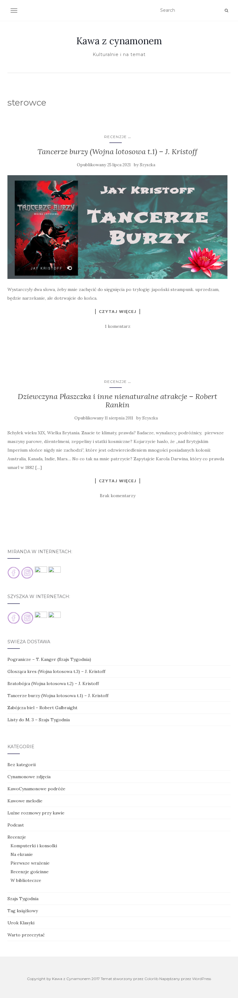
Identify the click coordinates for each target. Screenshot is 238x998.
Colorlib (151, 978)
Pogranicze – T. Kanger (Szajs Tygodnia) (49, 659)
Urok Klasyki (20, 923)
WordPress (201, 978)
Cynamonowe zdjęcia (29, 776)
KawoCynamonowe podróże (36, 789)
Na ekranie (22, 854)
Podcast (15, 825)
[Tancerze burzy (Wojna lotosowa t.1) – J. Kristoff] (117, 227)
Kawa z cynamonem (119, 41)
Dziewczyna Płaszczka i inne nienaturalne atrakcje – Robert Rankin (117, 400)
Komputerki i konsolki (34, 845)
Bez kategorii (21, 764)
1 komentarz (117, 326)
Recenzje (115, 136)
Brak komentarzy (117, 495)
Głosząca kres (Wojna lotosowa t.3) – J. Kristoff (56, 671)
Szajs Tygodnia (22, 898)
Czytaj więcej (117, 311)
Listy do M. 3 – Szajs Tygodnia (38, 719)
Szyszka (147, 164)
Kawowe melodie (24, 801)
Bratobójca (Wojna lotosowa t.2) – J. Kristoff (53, 683)
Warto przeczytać (26, 935)
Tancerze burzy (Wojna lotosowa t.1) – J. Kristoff (117, 151)
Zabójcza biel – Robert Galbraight (42, 707)
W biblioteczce (26, 880)
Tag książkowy (22, 910)
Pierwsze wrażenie (30, 863)
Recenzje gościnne (30, 871)
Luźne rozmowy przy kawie (35, 813)
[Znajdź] (226, 10)
